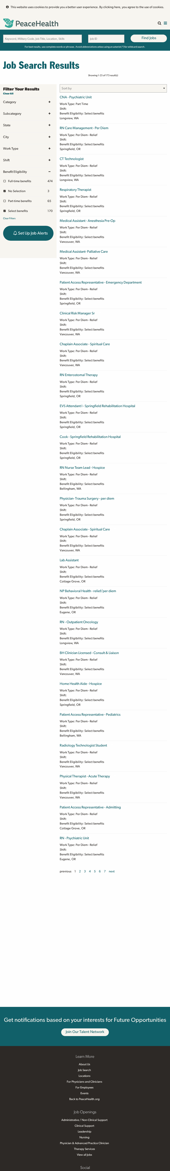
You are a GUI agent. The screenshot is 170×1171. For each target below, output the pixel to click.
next (112, 871)
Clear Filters (9, 218)
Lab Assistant (69, 560)
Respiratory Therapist (75, 189)
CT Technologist (72, 159)
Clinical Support (84, 1125)
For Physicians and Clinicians (84, 1081)
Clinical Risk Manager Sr (77, 313)
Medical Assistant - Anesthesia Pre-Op (87, 220)
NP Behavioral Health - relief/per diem (88, 591)
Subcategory (12, 113)
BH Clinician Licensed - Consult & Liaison (89, 653)
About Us (84, 1064)
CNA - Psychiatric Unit (76, 97)
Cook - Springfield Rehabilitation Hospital (90, 437)
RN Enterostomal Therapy (79, 375)
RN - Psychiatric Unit (74, 838)
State (6, 125)
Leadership (84, 1131)
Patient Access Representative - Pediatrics (90, 714)
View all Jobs (84, 1154)
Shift (6, 160)
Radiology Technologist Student (83, 745)
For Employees (84, 1087)
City (6, 137)
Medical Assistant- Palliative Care (84, 251)
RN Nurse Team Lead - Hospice (82, 467)
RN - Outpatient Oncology (79, 622)
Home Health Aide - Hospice (81, 683)
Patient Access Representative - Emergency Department (101, 282)
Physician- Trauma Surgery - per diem (87, 498)
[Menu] (165, 23)
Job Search (84, 1070)
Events (84, 1093)
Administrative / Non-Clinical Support (84, 1120)
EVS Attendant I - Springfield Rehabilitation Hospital (97, 406)
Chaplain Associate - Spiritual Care (85, 344)
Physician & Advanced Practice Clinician (84, 1143)
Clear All (8, 93)
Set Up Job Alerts (32, 233)
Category (9, 102)
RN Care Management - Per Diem (84, 128)
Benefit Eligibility (15, 171)
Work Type (10, 148)
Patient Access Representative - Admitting (90, 807)
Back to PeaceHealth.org (84, 1099)
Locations (84, 1076)
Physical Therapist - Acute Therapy (85, 776)
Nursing (84, 1137)
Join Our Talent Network (85, 1032)
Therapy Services (84, 1149)
